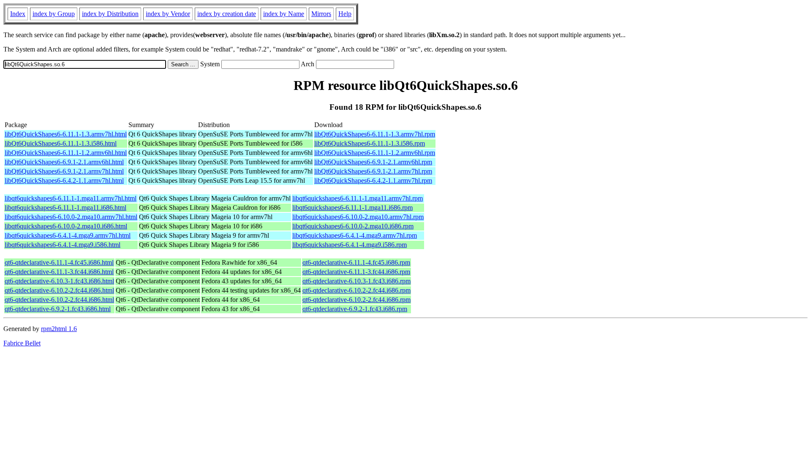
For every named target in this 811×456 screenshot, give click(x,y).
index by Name (283, 13)
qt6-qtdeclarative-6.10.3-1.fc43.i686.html (59, 281)
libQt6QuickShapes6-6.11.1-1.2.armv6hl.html (66, 152)
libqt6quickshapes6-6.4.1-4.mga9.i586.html (62, 244)
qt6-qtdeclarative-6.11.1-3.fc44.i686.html (59, 271)
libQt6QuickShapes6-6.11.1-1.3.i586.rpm (369, 143)
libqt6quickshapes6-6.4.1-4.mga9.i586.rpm (349, 244)
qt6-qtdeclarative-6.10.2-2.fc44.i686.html (59, 290)
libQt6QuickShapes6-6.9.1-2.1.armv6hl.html (64, 162)
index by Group (54, 13)
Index (17, 13)
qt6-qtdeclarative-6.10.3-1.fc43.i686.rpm (356, 281)
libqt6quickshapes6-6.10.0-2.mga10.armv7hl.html (71, 216)
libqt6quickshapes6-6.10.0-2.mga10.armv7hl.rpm (358, 216)
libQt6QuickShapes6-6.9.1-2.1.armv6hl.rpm (373, 162)
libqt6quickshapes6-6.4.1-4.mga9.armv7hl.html (68, 235)
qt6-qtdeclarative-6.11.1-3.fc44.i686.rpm (356, 271)
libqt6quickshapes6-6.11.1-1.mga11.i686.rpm (352, 207)
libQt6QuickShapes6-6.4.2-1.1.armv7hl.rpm (373, 180)
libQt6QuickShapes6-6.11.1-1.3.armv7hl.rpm (374, 134)
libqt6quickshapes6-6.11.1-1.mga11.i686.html (65, 207)
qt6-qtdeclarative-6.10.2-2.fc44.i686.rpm (356, 290)
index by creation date (226, 13)
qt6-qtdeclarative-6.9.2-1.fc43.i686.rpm (354, 308)
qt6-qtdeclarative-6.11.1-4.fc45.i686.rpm (356, 262)
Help (344, 13)
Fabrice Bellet (22, 343)
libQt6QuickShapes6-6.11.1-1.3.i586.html (61, 143)
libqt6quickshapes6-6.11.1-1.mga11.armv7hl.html (70, 198)
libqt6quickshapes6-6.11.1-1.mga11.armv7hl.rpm (357, 198)
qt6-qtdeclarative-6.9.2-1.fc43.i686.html (58, 308)
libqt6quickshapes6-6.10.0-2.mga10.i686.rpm (353, 226)
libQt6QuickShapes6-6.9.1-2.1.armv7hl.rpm (373, 171)
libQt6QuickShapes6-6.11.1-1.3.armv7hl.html (66, 134)
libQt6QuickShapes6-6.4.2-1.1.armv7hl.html (64, 180)
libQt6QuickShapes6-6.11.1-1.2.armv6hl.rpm (374, 152)
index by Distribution (110, 13)
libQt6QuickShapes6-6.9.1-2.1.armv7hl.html (64, 171)
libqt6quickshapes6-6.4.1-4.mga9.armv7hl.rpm (354, 235)
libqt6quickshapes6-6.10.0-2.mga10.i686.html (66, 226)
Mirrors (321, 13)
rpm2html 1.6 (59, 328)
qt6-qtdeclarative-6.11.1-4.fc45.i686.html (59, 262)
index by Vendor (168, 13)
